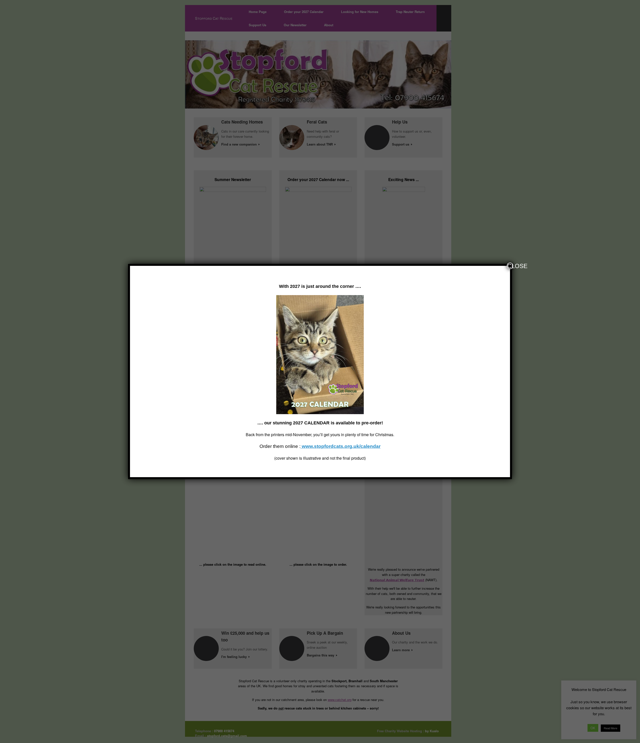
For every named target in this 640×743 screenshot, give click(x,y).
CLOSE (510, 266)
